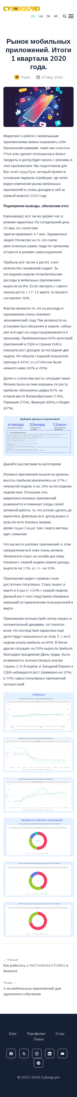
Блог (13, 1034)
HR (56, 16)
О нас (60, 1034)
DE (48, 16)
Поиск (38, 1039)
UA (41, 16)
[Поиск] (64, 16)
